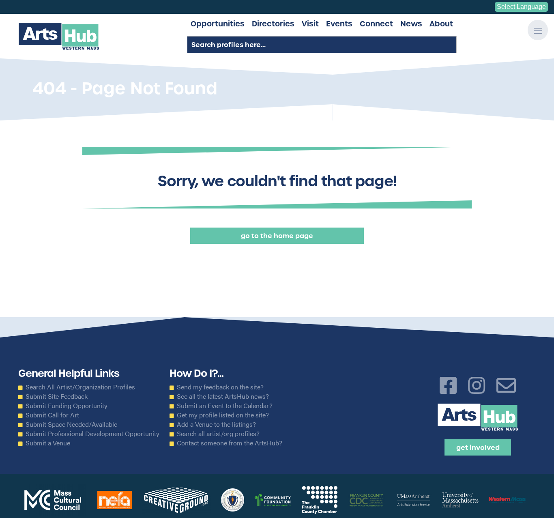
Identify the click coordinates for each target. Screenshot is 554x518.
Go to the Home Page (277, 235)
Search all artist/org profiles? (218, 433)
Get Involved (478, 447)
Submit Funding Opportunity (66, 405)
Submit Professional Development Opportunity (92, 433)
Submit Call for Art (52, 415)
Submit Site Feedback (57, 396)
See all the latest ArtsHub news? (223, 396)
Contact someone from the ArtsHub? (229, 443)
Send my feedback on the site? (220, 387)
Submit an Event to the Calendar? (225, 405)
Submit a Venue (48, 443)
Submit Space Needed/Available (71, 424)
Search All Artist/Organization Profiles (80, 387)
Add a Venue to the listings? (216, 424)
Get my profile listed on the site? (223, 415)
